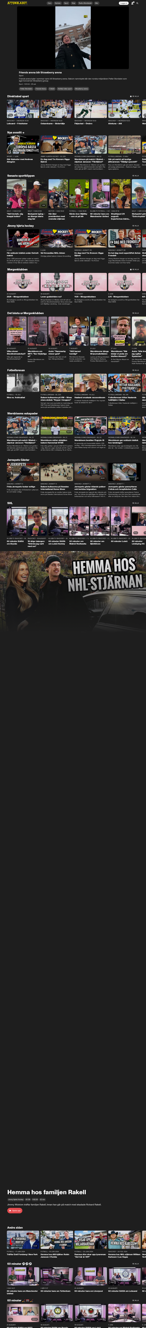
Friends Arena (41, 89)
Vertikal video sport (65, 89)
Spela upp (16, 1210)
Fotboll (52, 89)
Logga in (123, 3)
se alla (135, 96)
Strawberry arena (81, 89)
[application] (73, 37)
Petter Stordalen (26, 89)
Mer (96, 3)
